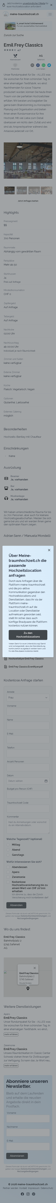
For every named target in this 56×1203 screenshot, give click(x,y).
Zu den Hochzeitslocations (28, 635)
